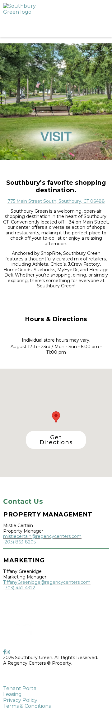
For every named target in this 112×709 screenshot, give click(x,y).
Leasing (12, 694)
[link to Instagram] (8, 652)
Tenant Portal (20, 688)
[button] (56, 440)
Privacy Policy (20, 700)
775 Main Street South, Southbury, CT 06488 (56, 201)
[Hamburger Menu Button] (98, 18)
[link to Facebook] (4, 652)
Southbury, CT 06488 (26, 678)
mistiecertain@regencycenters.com (42, 536)
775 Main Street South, (28, 673)
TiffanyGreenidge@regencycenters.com (47, 582)
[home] (40, 18)
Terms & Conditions (27, 706)
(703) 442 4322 (19, 588)
